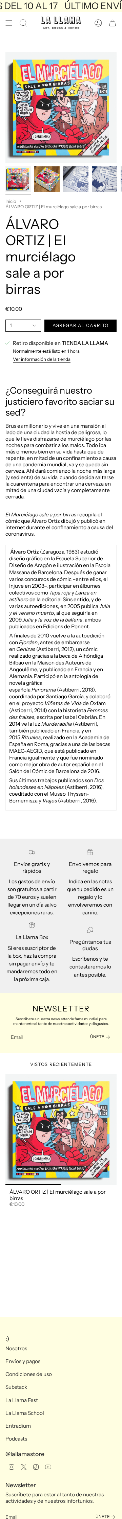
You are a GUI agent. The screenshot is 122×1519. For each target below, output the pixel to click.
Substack (16, 1387)
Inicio (10, 201)
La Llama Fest (21, 1400)
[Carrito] (112, 23)
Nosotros (16, 1348)
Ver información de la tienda (41, 359)
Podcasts (16, 1438)
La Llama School (24, 1413)
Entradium (18, 1426)
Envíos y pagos (22, 1361)
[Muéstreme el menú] (9, 23)
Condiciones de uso (28, 1374)
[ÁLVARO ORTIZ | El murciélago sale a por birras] (61, 1129)
